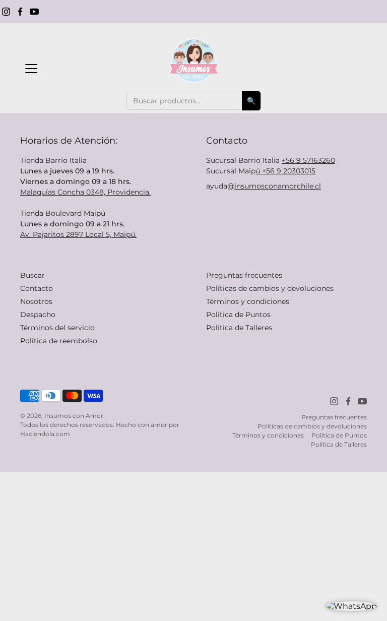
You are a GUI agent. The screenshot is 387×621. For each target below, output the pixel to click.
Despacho (37, 314)
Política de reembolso (58, 340)
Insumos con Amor (73, 415)
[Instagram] (6, 12)
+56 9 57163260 (308, 160)
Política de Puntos (238, 314)
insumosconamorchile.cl (277, 186)
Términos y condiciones (247, 301)
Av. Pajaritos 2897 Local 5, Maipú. (78, 234)
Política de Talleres (239, 327)
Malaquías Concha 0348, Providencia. (85, 192)
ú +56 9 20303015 (285, 170)
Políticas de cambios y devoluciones (270, 288)
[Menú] (31, 68)
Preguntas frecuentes (244, 275)
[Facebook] (20, 12)
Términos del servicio (57, 327)
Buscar (32, 275)
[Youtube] (34, 12)
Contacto (36, 288)
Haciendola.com (45, 434)
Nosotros (36, 301)
